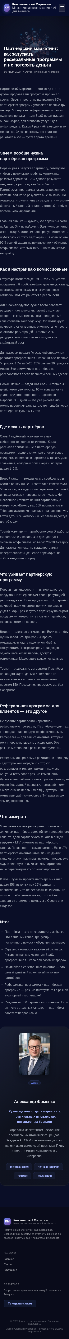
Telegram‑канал (20, 1303)
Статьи (8, 1264)
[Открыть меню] (62, 8)
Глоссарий (10, 1269)
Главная (9, 1258)
